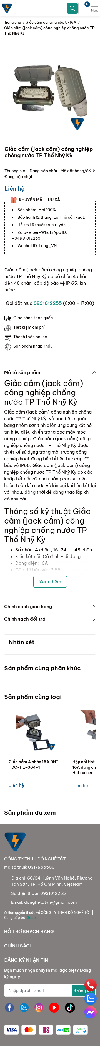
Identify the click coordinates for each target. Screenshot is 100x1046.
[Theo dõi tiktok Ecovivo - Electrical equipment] (70, 1007)
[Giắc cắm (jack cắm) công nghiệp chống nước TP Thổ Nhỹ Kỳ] (50, 94)
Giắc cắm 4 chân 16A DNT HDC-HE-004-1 (33, 764)
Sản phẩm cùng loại (33, 697)
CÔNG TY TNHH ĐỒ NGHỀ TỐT (66, 912)
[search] (72, 8)
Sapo (31, 917)
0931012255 (48, 303)
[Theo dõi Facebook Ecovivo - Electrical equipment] (9, 1007)
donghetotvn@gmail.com (50, 902)
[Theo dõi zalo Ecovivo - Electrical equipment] (24, 1007)
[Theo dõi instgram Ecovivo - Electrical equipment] (39, 1007)
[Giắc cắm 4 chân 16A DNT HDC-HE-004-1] (36, 731)
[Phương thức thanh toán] (46, 1030)
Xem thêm (50, 582)
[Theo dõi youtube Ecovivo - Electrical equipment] (54, 1007)
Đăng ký (83, 990)
